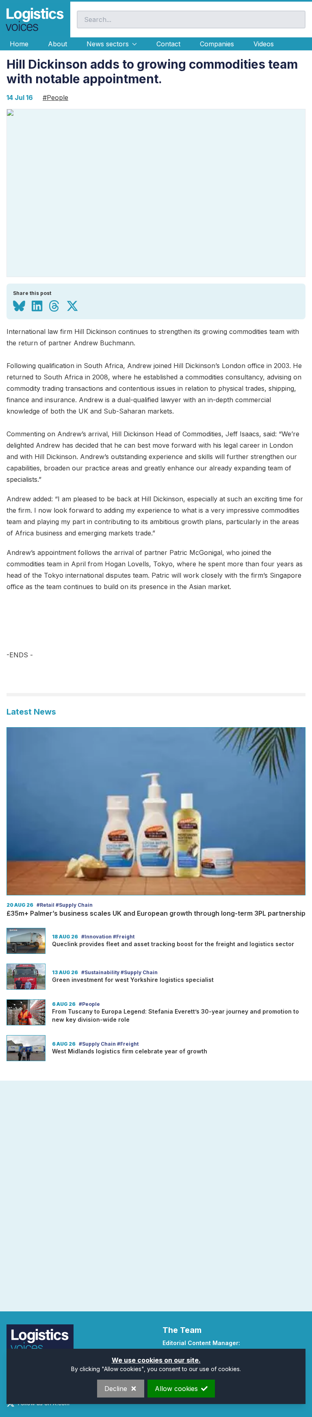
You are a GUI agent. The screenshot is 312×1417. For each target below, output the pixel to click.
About (57, 44)
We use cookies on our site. (156, 1360)
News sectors (108, 44)
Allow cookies (176, 1388)
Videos (264, 44)
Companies (217, 44)
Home (19, 44)
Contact (168, 44)
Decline (115, 1388)
